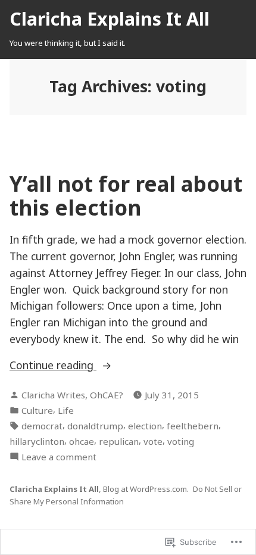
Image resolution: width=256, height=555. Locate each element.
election (145, 426)
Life (66, 410)
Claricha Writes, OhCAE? (72, 395)
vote (153, 441)
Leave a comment (58, 457)
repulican (119, 441)
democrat (42, 426)
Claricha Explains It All (110, 18)
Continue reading (84, 365)
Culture (37, 410)
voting (180, 441)
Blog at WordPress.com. (146, 489)
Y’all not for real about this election (126, 195)
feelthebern (192, 426)
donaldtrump (95, 426)
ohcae (81, 441)
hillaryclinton (37, 441)
